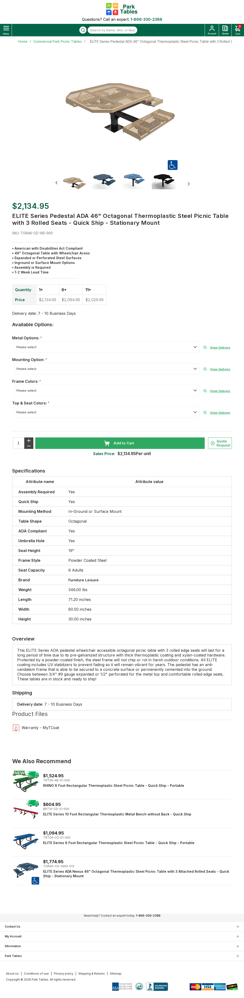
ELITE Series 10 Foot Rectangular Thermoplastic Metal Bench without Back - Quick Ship (117, 814)
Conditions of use (36, 973)
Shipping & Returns (91, 973)
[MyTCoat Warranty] (16, 727)
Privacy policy (63, 973)
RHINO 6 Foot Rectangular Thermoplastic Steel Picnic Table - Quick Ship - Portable (113, 785)
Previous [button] (56, 182)
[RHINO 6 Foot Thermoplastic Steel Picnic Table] (26, 784)
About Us (12, 973)
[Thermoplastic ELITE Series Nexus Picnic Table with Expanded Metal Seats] (26, 870)
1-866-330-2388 (146, 19)
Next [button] (189, 184)
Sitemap (116, 973)
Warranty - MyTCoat (40, 727)
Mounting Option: (28, 359)
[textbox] (112, 30)
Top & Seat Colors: (30, 403)
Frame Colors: (25, 381)
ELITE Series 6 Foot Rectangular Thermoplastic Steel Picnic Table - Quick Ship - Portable (118, 843)
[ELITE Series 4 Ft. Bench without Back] (26, 813)
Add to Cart (123, 443)
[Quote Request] (225, 30)
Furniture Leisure (83, 580)
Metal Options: (26, 338)
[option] (77, 183)
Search (82, 30)
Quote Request (223, 443)
